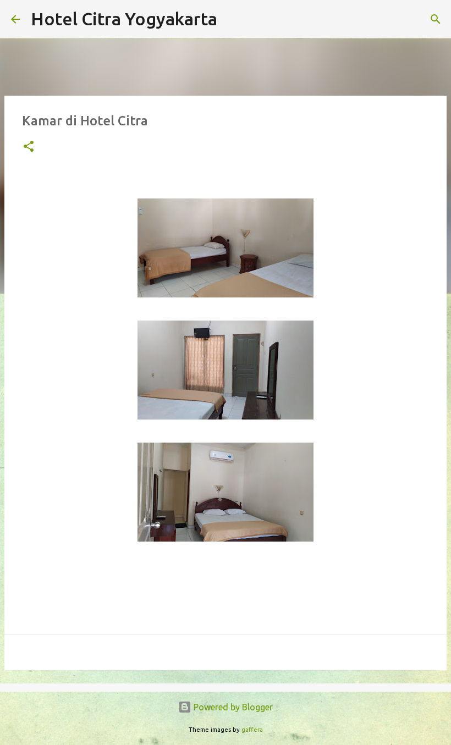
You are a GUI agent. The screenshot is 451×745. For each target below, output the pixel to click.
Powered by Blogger (232, 707)
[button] (28, 147)
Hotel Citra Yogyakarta (124, 19)
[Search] (232, 19)
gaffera (252, 729)
